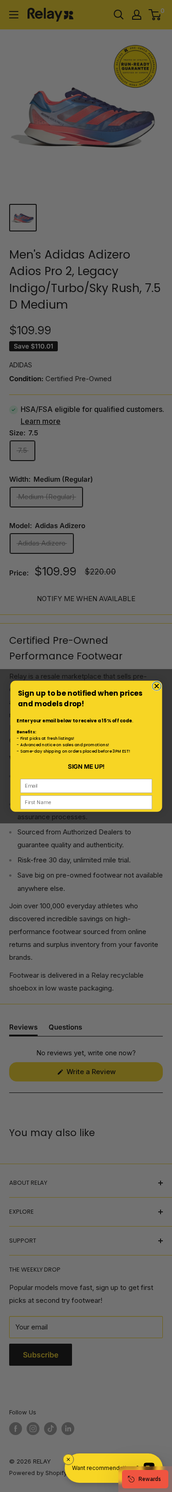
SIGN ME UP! (86, 766)
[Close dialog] (156, 685)
